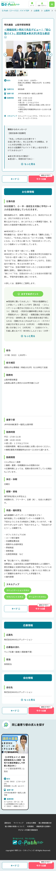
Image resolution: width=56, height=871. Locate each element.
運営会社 (7, 823)
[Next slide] (50, 54)
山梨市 (47, 10)
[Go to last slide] (5, 54)
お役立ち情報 (31, 823)
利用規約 (30, 826)
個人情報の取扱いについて (14, 826)
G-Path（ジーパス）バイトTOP (15, 10)
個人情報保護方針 (45, 823)
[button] (11, 73)
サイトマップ (18, 823)
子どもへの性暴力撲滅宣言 (28, 830)
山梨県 (36, 10)
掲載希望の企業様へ (43, 826)
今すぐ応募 (41, 179)
